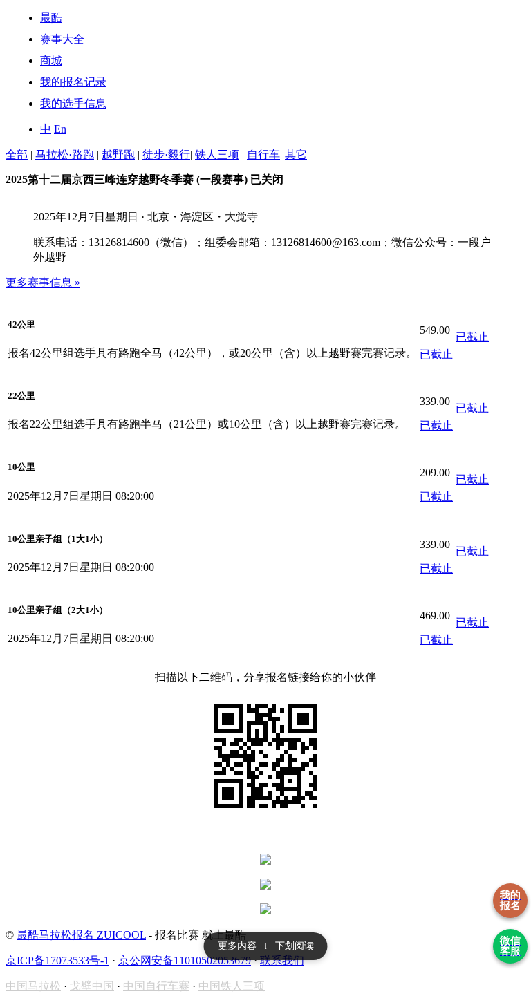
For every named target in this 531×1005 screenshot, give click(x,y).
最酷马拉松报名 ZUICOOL (81, 935)
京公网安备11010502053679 (184, 960)
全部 (17, 154)
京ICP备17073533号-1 (57, 960)
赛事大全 (62, 39)
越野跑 (118, 154)
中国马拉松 (33, 986)
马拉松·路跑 (64, 154)
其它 (296, 154)
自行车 (263, 154)
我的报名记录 (73, 82)
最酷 (51, 18)
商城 (51, 60)
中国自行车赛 (156, 986)
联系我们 (282, 960)
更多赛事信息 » (43, 282)
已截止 (436, 354)
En (60, 129)
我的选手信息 (73, 103)
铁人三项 (217, 154)
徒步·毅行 (166, 154)
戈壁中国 (92, 986)
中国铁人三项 (231, 986)
